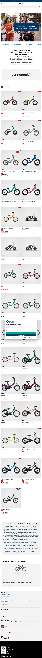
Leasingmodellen (26, 549)
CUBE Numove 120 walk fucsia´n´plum (28, 201)
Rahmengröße (22, 545)
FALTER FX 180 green (5, 422)
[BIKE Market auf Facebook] (1, 638)
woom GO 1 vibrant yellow (26, 341)
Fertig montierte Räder (7, 585)
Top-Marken (6, 530)
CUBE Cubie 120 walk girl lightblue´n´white (29, 141)
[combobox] (21, 6)
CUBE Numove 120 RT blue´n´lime (7, 479)
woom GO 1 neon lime (5, 449)
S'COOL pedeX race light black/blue (7, 141)
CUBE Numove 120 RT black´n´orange (28, 479)
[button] (1, 3)
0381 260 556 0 (5, 594)
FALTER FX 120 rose (25, 395)
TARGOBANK (6, 542)
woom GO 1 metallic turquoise (6, 314)
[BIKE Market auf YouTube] (4, 638)
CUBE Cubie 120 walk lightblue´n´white (7, 171)
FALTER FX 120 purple (5, 395)
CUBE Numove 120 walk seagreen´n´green (8, 201)
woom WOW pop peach (26, 228)
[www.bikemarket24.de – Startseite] (21, 4)
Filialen (23, 552)
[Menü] (5, 647)
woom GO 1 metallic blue (26, 314)
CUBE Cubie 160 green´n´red (6, 509)
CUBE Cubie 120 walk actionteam (7, 228)
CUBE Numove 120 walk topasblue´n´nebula (29, 171)
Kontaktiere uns (4, 604)
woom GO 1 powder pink (5, 368)
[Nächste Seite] (28, 517)
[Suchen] (40, 6)
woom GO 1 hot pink (4, 341)
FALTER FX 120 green (25, 368)
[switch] (3, 653)
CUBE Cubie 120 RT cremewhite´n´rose (28, 422)
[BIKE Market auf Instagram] (6, 638)
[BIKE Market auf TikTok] (8, 638)
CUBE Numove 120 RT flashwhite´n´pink (28, 449)
